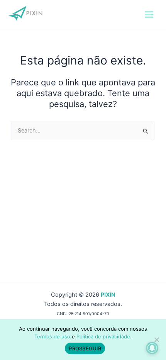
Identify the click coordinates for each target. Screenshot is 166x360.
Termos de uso (52, 336)
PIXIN (108, 294)
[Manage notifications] (152, 348)
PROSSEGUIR (85, 348)
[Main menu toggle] (149, 14)
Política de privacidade (103, 336)
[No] (156, 339)
